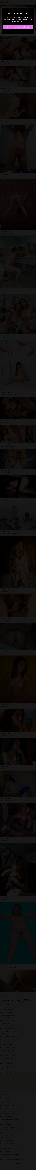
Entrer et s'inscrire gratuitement (18, 27)
